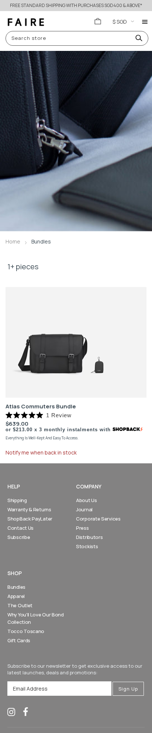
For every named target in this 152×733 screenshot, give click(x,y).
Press (82, 528)
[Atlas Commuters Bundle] (76, 342)
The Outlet (19, 605)
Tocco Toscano (25, 631)
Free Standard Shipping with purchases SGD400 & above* (76, 5)
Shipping (17, 500)
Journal (84, 509)
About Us (86, 500)
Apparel (16, 596)
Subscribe (18, 537)
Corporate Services (98, 518)
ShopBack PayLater (29, 518)
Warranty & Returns (29, 509)
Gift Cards (18, 640)
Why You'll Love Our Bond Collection (35, 618)
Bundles (16, 587)
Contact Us (20, 528)
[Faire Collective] (26, 22)
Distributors (89, 537)
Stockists (87, 546)
